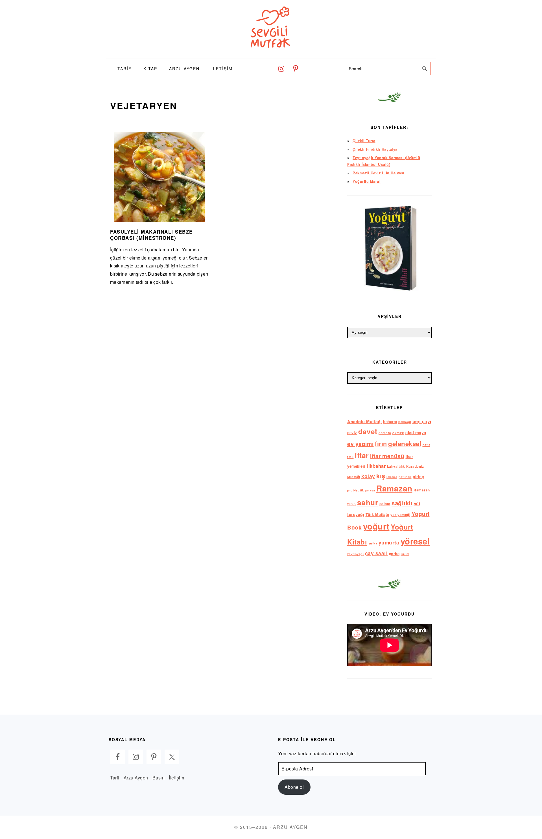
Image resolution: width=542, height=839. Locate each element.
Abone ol (294, 787)
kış (380, 475)
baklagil (404, 422)
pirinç (418, 476)
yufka (372, 543)
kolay (368, 476)
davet (367, 431)
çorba (394, 553)
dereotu (385, 433)
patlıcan (405, 477)
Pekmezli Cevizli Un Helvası (379, 172)
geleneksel (404, 443)
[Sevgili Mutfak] (271, 53)
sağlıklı (402, 503)
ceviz (352, 432)
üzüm (405, 554)
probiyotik (355, 490)
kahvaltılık (396, 466)
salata (384, 503)
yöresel (415, 541)
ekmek (398, 433)
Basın (158, 777)
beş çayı (421, 421)
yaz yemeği (400, 514)
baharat (390, 421)
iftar (362, 455)
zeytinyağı (355, 554)
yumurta (389, 542)
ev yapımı (360, 444)
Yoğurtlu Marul (367, 181)
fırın (381, 443)
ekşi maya (415, 432)
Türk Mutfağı (377, 514)
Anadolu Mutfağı (364, 421)
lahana (391, 477)
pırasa (370, 490)
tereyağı (355, 514)
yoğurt (376, 526)
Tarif (114, 777)
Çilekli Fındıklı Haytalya (375, 149)
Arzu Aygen (136, 777)
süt (417, 503)
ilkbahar (376, 465)
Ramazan (394, 488)
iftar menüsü (387, 456)
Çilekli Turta (364, 140)
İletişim (176, 777)
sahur (367, 502)
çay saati (376, 553)
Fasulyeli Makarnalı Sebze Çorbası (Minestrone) (151, 234)
